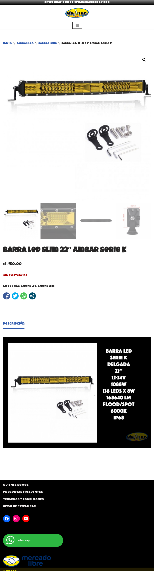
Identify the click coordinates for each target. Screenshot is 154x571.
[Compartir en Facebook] (6, 295)
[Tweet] (15, 295)
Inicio (7, 43)
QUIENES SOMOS (16, 485)
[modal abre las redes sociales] (32, 295)
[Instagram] (16, 518)
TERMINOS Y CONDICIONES (23, 499)
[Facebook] (6, 518)
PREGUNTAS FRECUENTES (23, 492)
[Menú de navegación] (77, 25)
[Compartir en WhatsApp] (23, 295)
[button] (144, 59)
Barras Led (25, 43)
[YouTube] (25, 518)
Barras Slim (47, 43)
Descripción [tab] (13, 324)
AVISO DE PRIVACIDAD (19, 506)
